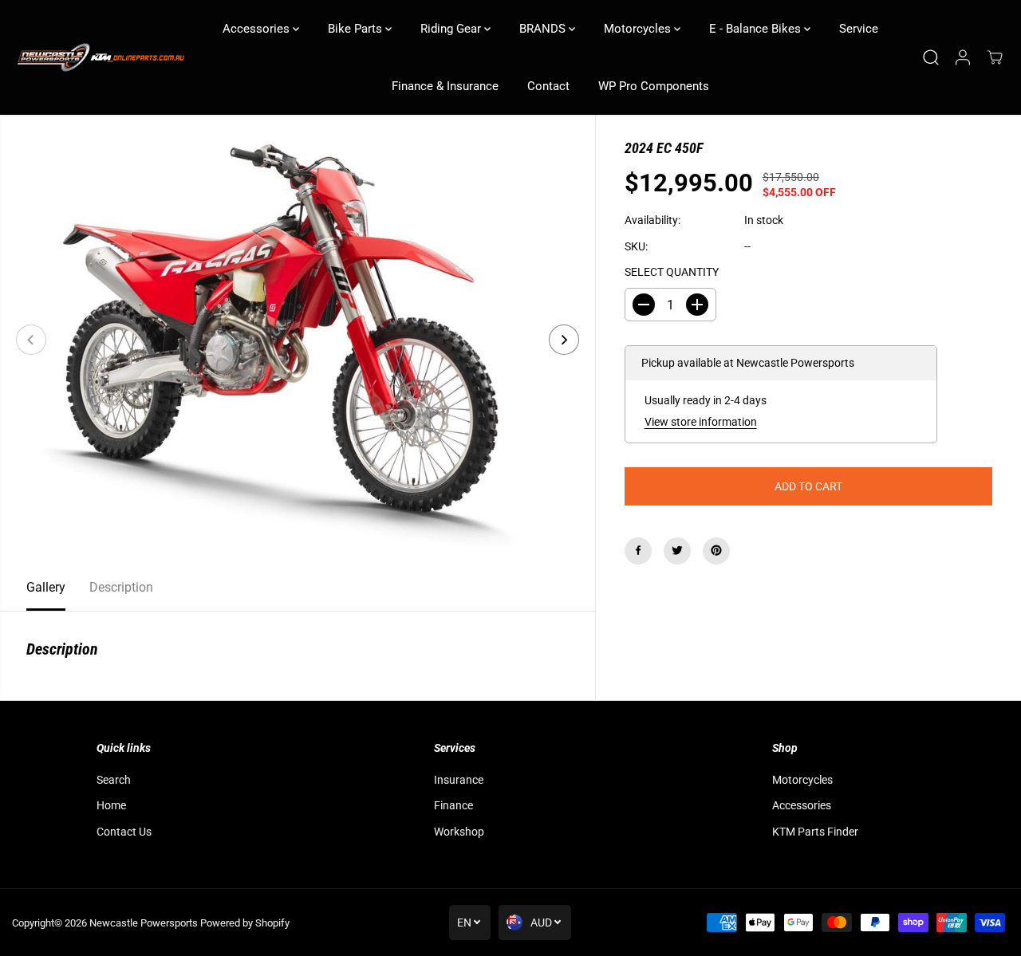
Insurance (458, 779)
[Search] (931, 57)
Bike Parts (356, 29)
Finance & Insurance (445, 86)
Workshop (459, 831)
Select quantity (672, 272)
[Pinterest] (716, 550)
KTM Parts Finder (815, 831)
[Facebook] (638, 550)
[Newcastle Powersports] (99, 58)
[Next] (564, 340)
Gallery (45, 587)
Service (858, 29)
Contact (548, 86)
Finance (453, 805)
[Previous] (31, 340)
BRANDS (544, 29)
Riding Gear (452, 29)
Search (114, 779)
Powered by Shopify (245, 923)
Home (111, 805)
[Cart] (994, 57)
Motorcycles (639, 29)
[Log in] (962, 57)
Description (121, 587)
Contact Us (124, 831)
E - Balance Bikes (756, 29)
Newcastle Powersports (143, 923)
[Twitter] (677, 550)
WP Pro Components (653, 86)
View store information (701, 421)
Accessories (258, 29)
